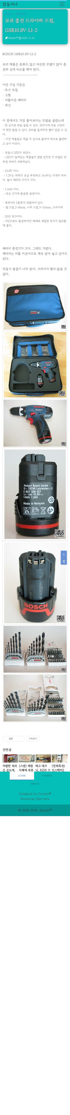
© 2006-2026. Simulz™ (35, 810)
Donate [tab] (35, 783)
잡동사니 (10, 4)
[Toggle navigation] (62, 4)
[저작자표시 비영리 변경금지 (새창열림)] (45, 738)
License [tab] (22, 775)
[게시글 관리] (20, 738)
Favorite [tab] (47, 775)
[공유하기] (16, 738)
